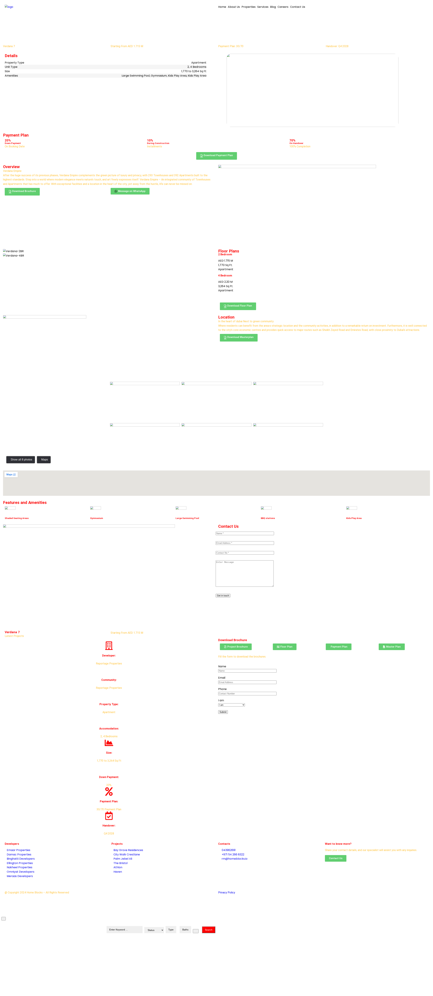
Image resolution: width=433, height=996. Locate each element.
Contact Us (297, 7)
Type (171, 929)
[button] (216, 156)
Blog (273, 7)
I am (221, 700)
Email (221, 678)
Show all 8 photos (21, 459)
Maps (44, 459)
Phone (222, 689)
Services (262, 7)
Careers (283, 7)
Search (208, 929)
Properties (249, 7)
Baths (185, 929)
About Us (234, 7)
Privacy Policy (226, 892)
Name (222, 666)
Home (222, 7)
